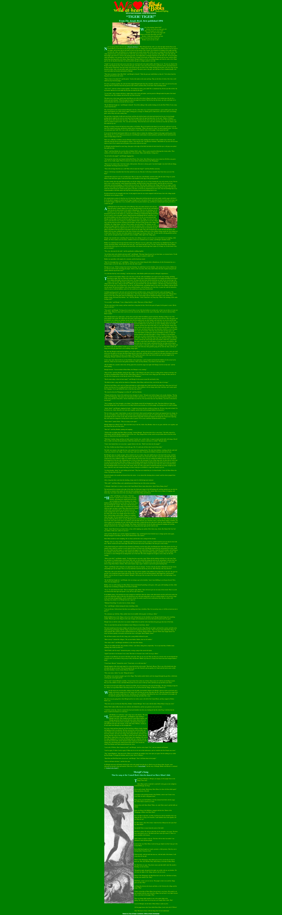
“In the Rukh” (142, 766)
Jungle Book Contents (149, 13)
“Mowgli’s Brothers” (132, 47)
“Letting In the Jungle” (112, 768)
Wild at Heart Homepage (133, 13)
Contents (140, 913)
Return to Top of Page (129, 913)
